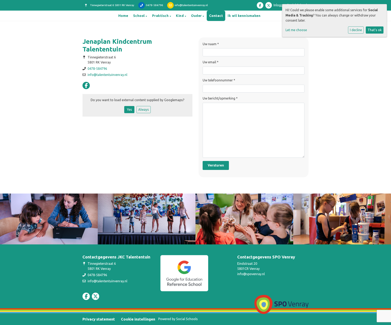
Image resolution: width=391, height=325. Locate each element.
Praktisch (161, 16)
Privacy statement (98, 319)
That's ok (375, 30)
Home (123, 16)
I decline (356, 30)
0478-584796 (154, 5)
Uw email (211, 62)
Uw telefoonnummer (219, 80)
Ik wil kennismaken (244, 16)
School (139, 16)
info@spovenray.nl (251, 274)
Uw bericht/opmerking (220, 98)
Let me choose (296, 30)
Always (143, 109)
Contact (216, 16)
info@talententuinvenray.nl (191, 5)
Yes (129, 109)
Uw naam (211, 44)
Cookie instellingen (138, 319)
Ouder (197, 16)
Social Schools (187, 319)
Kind (180, 16)
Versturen (216, 165)
